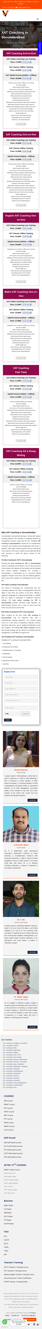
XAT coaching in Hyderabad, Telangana (15, 1066)
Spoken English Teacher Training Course (19, 1274)
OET (5, 1254)
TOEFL (6, 1247)
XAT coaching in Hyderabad (11, 1050)
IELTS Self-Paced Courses (13, 1146)
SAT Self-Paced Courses (12, 1157)
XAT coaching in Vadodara (11, 1078)
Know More (20, 124)
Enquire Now (40, 48)
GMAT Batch (8, 1205)
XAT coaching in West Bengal (12, 1057)
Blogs (16, 1)
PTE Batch (7, 1220)
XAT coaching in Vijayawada (12, 1073)
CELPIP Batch (9, 1224)
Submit (8, 720)
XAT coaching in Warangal (11, 1069)
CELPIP (6, 1240)
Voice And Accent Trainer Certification (17, 1278)
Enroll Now (26, 62)
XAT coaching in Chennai (10, 1045)
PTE (5, 1236)
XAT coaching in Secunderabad (12, 1085)
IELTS (6, 1244)
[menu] (38, 19)
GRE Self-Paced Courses (12, 1142)
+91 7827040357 (9, 7)
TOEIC (6, 1251)
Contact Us (15, 1315)
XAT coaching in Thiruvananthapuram (15, 1083)
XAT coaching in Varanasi (11, 1076)
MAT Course (8, 1115)
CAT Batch (8, 1209)
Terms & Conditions (28, 1315)
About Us (10, 1)
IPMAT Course (9, 1104)
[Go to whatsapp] (4, 1321)
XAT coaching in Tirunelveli (11, 1080)
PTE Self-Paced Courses (12, 1150)
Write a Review (30, 1319)
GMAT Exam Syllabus (25, 1)
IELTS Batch (8, 1216)
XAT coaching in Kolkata (10, 1052)
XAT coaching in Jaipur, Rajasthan (13, 1064)
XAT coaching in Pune (10, 1087)
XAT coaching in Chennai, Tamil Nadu (15, 1062)
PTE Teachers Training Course (15, 1271)
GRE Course (8, 1101)
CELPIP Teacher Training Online (15, 1282)
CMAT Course (9, 1112)
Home (5, 1)
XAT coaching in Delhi (10, 1048)
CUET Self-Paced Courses (13, 1153)
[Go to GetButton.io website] (5, 1327)
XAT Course (8, 1108)
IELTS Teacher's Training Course (16, 1267)
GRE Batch (7, 1213)
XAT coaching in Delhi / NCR (12, 1055)
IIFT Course (8, 1119)
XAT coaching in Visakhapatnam (13, 1071)
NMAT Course (9, 1126)
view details (32, 800)
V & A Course (8, 1130)
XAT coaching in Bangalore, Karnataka (15, 1043)
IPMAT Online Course (12, 1170)
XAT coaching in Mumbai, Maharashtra (15, 1059)
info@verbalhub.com (23, 7)
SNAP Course (9, 1123)
